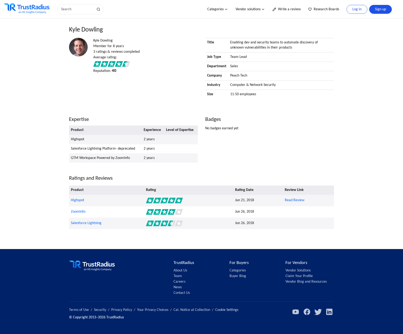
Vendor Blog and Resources (306, 282)
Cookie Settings (226, 310)
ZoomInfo (78, 212)
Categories (215, 9)
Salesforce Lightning (86, 223)
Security (100, 310)
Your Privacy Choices (152, 310)
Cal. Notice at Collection (192, 310)
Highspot (77, 200)
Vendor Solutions (298, 270)
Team (178, 276)
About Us (180, 270)
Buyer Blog (237, 276)
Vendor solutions (248, 9)
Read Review (294, 200)
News (178, 287)
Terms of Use (79, 310)
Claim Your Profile (299, 276)
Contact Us (182, 293)
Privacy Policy (121, 310)
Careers (179, 282)
